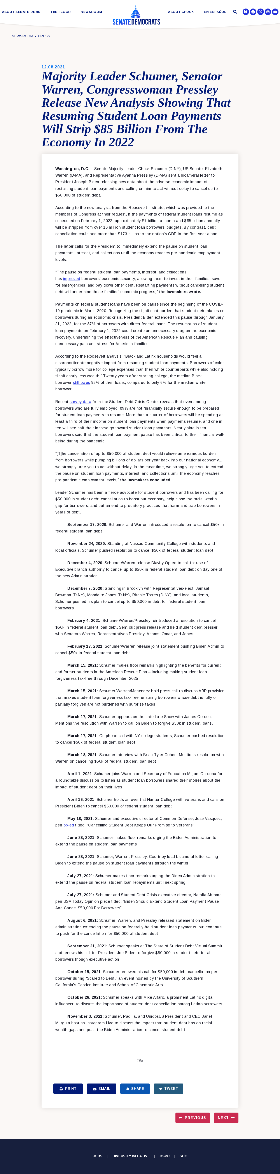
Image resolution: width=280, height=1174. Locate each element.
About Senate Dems (21, 12)
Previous (195, 1118)
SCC (183, 1156)
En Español (215, 12)
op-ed (68, 825)
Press (44, 36)
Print (71, 1089)
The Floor (61, 12)
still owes (81, 382)
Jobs (98, 1156)
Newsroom (91, 12)
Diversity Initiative (131, 1156)
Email (104, 1089)
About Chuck (181, 12)
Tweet (171, 1089)
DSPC (165, 1156)
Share (137, 1089)
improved (71, 279)
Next (223, 1118)
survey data (80, 402)
